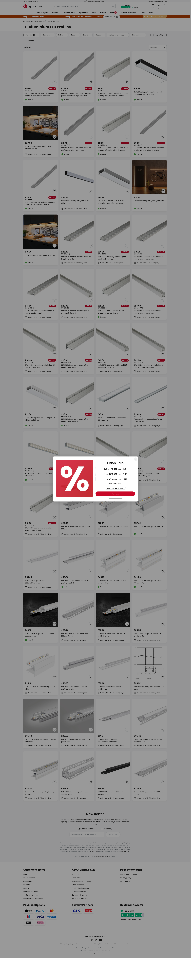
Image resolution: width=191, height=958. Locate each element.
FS (115, 488)
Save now (115, 494)
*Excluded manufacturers (115, 498)
